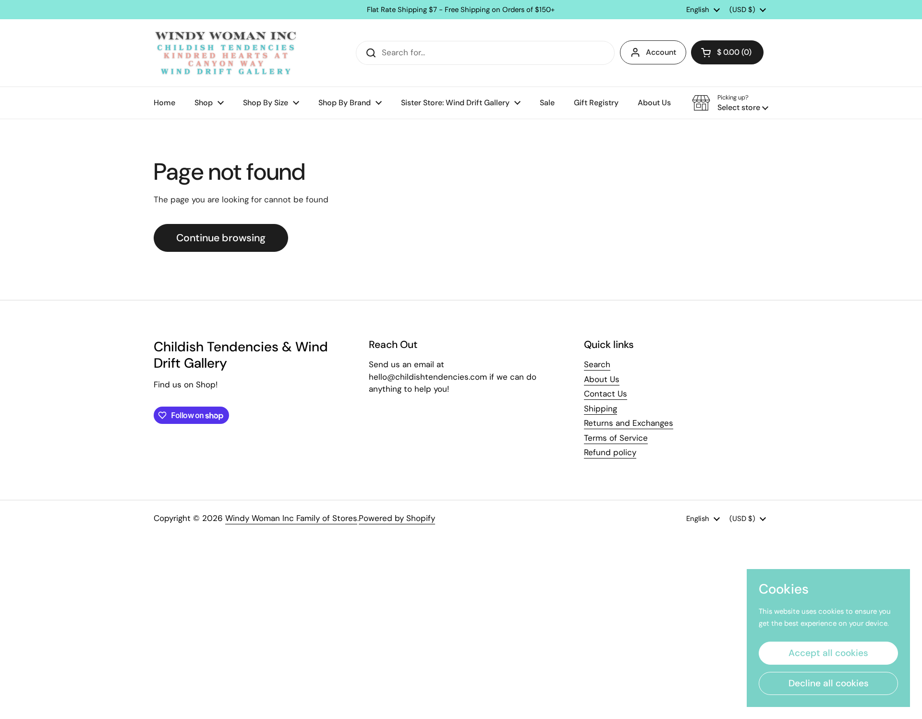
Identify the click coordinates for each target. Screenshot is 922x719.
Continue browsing (221, 238)
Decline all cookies (829, 683)
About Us (601, 379)
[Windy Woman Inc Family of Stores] (226, 53)
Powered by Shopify (397, 518)
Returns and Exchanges (628, 423)
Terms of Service (616, 438)
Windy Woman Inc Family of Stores (291, 518)
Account (661, 52)
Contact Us (605, 393)
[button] (727, 52)
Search (597, 364)
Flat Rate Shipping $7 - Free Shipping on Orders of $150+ (461, 9)
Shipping (600, 408)
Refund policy (610, 452)
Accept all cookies (828, 653)
